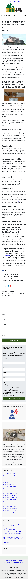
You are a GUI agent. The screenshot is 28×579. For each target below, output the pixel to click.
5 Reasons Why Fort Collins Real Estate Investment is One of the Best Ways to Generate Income (12, 533)
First (4, 365)
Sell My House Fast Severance (10, 508)
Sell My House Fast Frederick (9, 489)
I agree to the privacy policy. (11, 384)
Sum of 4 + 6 (5, 335)
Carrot (22, 577)
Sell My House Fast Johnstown (10, 497)
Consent (5, 382)
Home (7, 1)
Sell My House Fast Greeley (9, 495)
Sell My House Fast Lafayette (9, 499)
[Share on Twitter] (5, 270)
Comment (4, 298)
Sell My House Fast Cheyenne (9, 478)
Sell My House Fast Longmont (10, 502)
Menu (24, 15)
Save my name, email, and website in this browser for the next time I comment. (14, 331)
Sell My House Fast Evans (9, 484)
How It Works (7, 562)
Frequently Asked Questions (17, 562)
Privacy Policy (19, 564)
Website (4, 324)
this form (6, 255)
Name (4, 314)
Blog (24, 564)
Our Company (13, 1)
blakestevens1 (6, 32)
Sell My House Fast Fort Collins (10, 491)
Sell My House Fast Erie (8, 482)
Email (3, 319)
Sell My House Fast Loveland (9, 506)
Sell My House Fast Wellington (10, 512)
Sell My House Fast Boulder (9, 476)
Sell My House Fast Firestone (9, 486)
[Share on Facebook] (3, 270)
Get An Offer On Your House (11, 560)
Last (15, 365)
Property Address (7, 367)
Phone (4, 372)
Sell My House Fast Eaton (9, 480)
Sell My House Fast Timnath (9, 510)
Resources (12, 564)
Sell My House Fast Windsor (9, 515)
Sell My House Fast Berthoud (9, 473)
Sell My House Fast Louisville (9, 504)
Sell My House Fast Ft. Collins (10, 493)
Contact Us (19, 1)
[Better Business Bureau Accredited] (14, 414)
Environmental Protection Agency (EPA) (14, 201)
